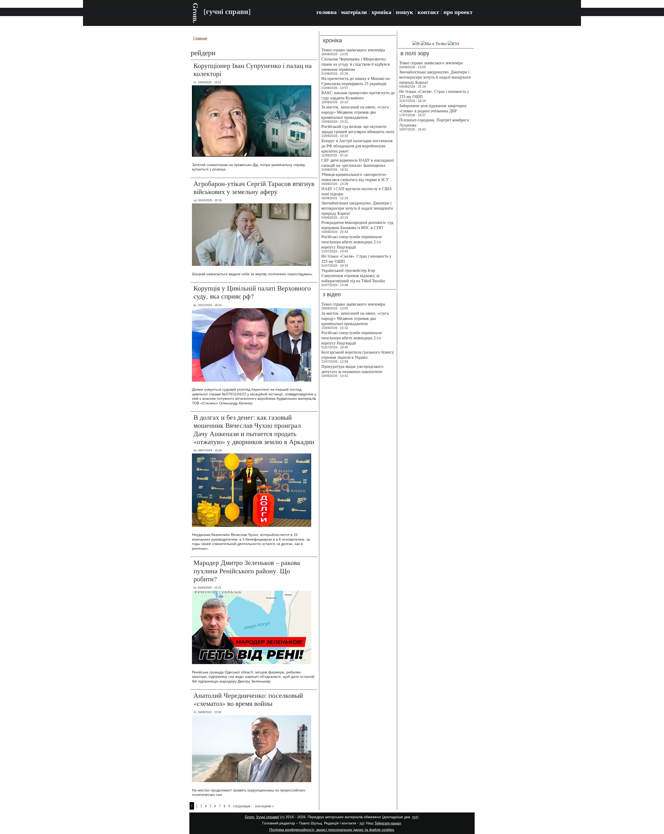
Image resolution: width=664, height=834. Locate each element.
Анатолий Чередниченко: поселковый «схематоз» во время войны (248, 699)
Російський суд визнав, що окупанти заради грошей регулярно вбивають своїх (358, 128)
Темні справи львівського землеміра (353, 49)
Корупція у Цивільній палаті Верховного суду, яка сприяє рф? (252, 292)
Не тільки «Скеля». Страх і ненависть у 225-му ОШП (356, 258)
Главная (200, 38)
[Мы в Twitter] (434, 43)
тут (414, 817)
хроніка (381, 12)
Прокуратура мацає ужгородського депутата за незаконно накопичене (352, 368)
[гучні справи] (267, 817)
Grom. (195, 13)
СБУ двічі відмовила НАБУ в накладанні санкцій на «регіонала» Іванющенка (357, 162)
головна (326, 12)
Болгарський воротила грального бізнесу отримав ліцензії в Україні (357, 354)
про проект (458, 12)
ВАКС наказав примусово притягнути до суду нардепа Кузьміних (358, 95)
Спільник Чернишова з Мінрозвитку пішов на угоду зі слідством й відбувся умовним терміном (355, 64)
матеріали (354, 12)
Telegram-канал (388, 823)
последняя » (264, 805)
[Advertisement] (436, 213)
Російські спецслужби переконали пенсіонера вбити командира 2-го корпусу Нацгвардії (351, 242)
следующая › (242, 805)
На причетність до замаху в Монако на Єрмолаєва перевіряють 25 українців (355, 80)
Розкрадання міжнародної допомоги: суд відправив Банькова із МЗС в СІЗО (357, 224)
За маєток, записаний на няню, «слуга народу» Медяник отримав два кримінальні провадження (355, 112)
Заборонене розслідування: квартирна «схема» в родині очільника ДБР (432, 108)
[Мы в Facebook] (416, 43)
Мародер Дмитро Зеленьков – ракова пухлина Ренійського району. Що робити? (246, 570)
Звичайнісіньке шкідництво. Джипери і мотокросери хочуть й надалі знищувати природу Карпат (357, 208)
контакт (428, 12)
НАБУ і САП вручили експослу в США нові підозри (356, 191)
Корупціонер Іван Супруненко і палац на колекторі (252, 69)
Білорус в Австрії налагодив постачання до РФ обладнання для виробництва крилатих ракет (356, 146)
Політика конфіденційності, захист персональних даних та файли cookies (331, 830)
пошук (404, 12)
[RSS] (453, 43)
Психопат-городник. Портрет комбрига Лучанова (434, 122)
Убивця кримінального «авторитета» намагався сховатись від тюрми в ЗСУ (355, 176)
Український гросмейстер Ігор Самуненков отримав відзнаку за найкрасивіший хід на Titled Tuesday (353, 275)
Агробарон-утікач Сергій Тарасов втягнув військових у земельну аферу (253, 187)
